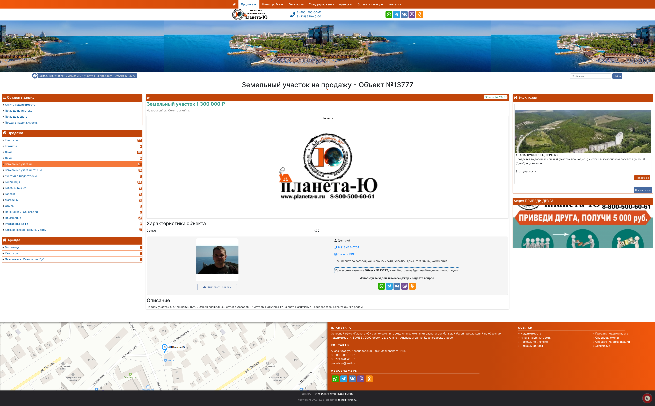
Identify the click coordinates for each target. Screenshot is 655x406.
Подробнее (642, 177)
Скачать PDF (346, 254)
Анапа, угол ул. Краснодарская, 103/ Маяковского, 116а (368, 351)
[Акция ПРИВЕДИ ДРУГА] (583, 226)
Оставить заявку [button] (369, 4)
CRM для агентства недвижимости (334, 393)
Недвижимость (530, 333)
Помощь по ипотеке (534, 341)
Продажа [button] (247, 4)
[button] (327, 165)
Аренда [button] (344, 4)
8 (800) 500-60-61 (309, 12)
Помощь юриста (531, 345)
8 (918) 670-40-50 (309, 16)
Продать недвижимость (611, 333)
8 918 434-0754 (348, 247)
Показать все (643, 190)
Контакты (395, 4)
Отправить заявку (218, 287)
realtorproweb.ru (347, 399)
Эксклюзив (296, 4)
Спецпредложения (321, 4)
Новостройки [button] (271, 4)
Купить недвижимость (535, 337)
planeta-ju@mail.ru (343, 363)
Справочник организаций (612, 341)
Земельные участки (52, 75)
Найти (617, 76)
